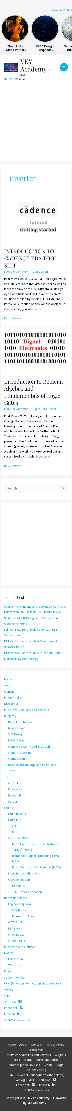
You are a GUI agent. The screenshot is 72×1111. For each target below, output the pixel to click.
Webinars (14, 965)
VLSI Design (40, 272)
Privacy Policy (13, 698)
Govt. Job (14, 783)
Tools (11, 771)
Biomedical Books (24, 916)
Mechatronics (17, 728)
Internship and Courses (19, 947)
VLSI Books (19, 910)
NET (14, 832)
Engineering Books (20, 904)
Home (8, 79)
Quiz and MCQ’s (18, 838)
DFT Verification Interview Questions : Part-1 (33, 653)
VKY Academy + (36, 65)
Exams (8, 808)
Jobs (7, 777)
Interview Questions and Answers (26, 710)
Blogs (7, 971)
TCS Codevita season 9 (28, 892)
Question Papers (19, 880)
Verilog (9, 990)
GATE (15, 826)
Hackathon (15, 959)
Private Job (16, 789)
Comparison (16, 759)
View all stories (62, 10)
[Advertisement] (36, 120)
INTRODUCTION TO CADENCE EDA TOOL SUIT (30, 258)
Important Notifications (24, 873)
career (12, 802)
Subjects (10, 716)
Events (8, 953)
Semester (18, 886)
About (8, 685)
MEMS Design (17, 740)
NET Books (15, 928)
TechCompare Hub (17, 1020)
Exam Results (17, 814)
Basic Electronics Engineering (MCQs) (37, 867)
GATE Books (16, 922)
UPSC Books (16, 935)
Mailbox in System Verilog (21, 659)
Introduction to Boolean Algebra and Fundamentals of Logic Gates (33, 392)
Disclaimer (11, 704)
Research (14, 795)
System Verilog (14, 978)
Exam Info (14, 820)
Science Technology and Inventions (32, 765)
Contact (10, 692)
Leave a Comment (17, 272)
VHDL (7, 996)
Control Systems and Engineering (30, 747)
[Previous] (3, 27)
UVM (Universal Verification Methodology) (32, 984)
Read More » (12, 318)
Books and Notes (15, 898)
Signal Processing (20, 753)
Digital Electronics (45, 409)
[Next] (68, 27)
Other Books (16, 941)
